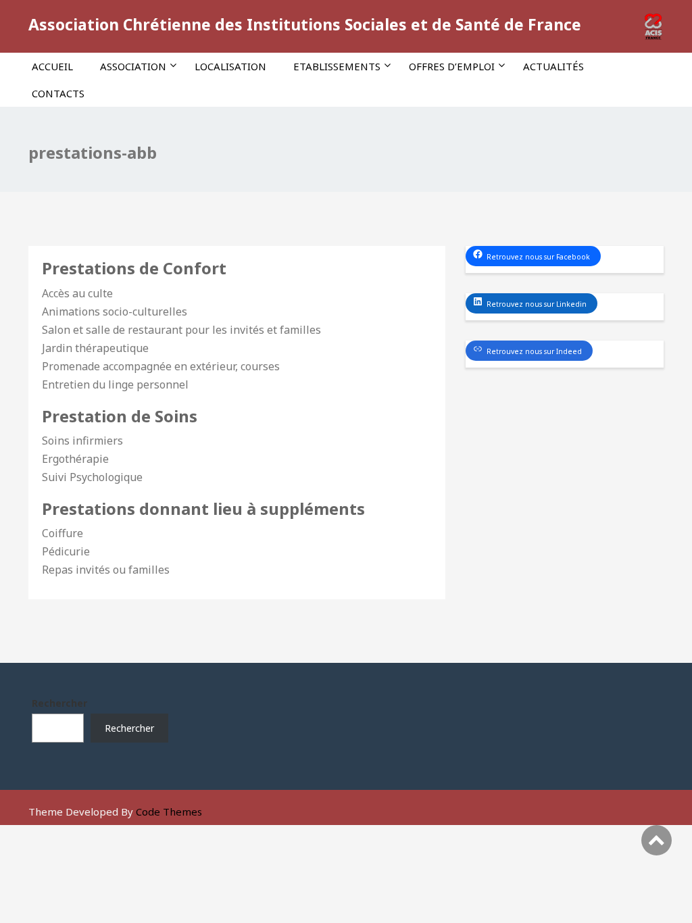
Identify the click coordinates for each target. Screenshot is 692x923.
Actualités (553, 66)
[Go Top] (656, 840)
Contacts (58, 93)
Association (133, 66)
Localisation (230, 66)
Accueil (52, 66)
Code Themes (169, 811)
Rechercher (59, 703)
